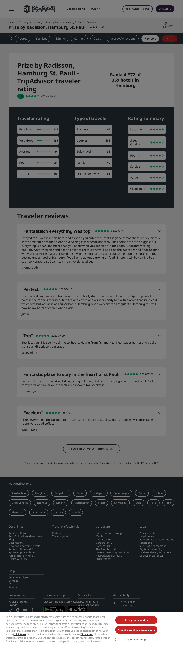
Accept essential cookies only (136, 629)
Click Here (20, 634)
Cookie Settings (136, 639)
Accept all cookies (136, 620)
